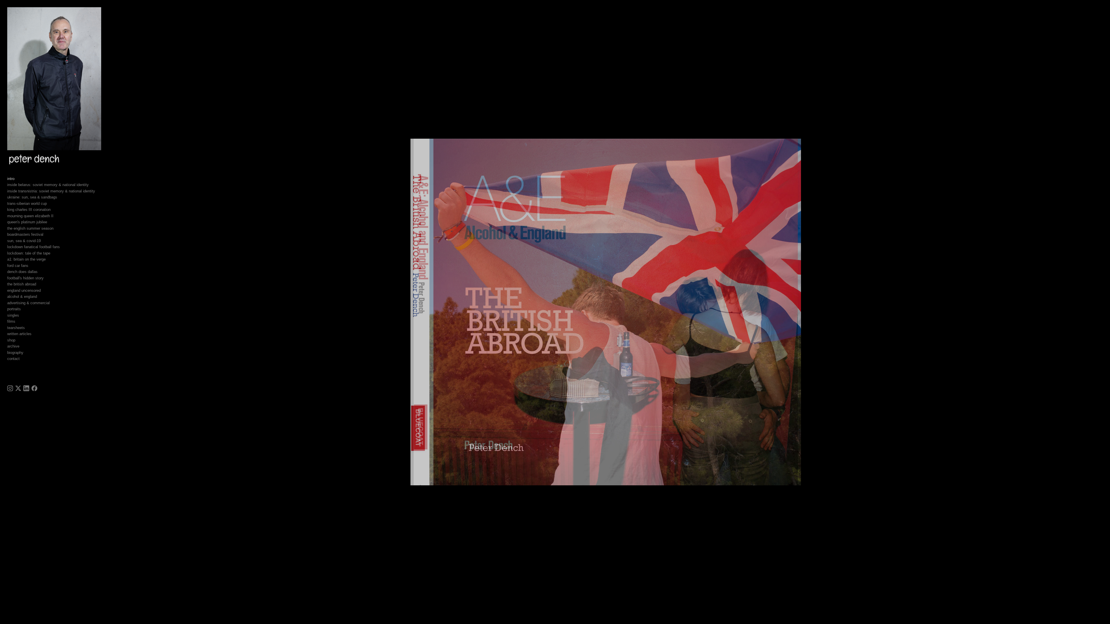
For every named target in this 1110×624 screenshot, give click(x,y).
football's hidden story (25, 278)
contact (13, 358)
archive (13, 346)
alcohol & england (22, 296)
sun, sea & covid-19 (24, 241)
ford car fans (17, 265)
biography (15, 352)
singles (13, 315)
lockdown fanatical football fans (33, 247)
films (11, 321)
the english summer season (30, 228)
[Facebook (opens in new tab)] (34, 388)
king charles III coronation (29, 209)
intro (10, 179)
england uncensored (24, 290)
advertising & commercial (28, 303)
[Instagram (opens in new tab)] (10, 388)
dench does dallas (22, 272)
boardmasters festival (25, 234)
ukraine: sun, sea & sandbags (32, 197)
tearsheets (16, 328)
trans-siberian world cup (27, 203)
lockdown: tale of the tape (28, 253)
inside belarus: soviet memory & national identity (48, 185)
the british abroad (21, 284)
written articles (19, 334)
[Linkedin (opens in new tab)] (26, 388)
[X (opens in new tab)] (18, 388)
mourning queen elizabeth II (30, 216)
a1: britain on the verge (26, 259)
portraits (14, 309)
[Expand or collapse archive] (23, 346)
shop (11, 340)
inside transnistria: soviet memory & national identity (51, 191)
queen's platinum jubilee (27, 222)
